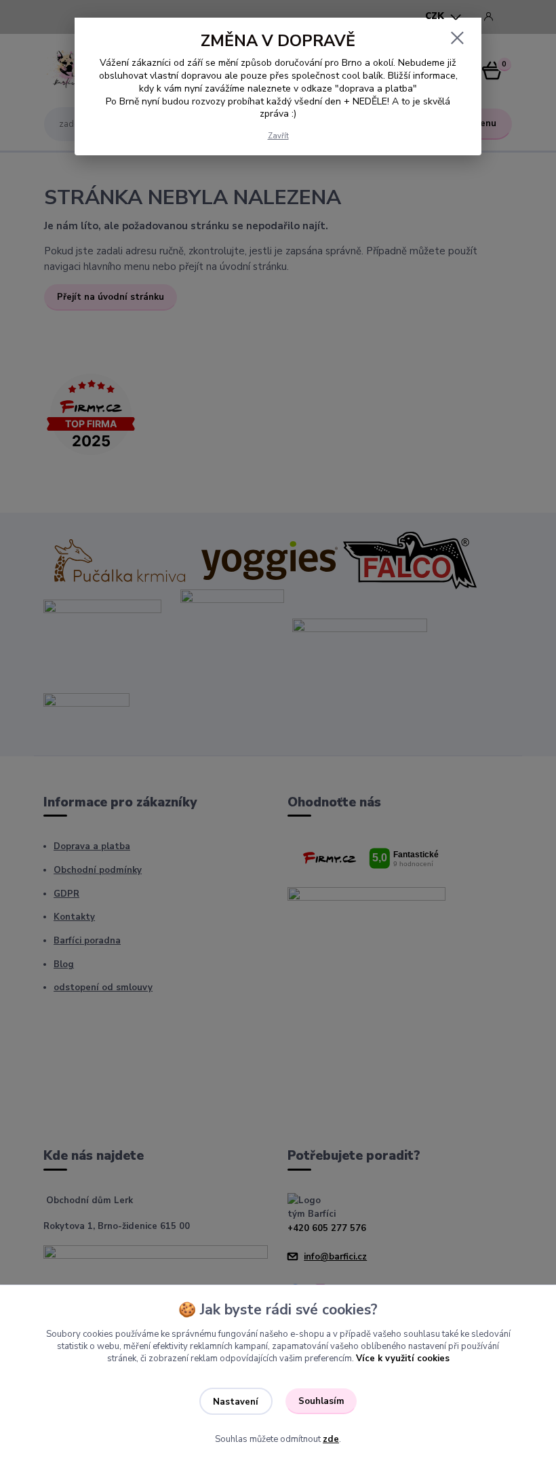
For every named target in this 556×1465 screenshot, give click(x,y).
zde (331, 1439)
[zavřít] (457, 38)
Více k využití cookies (403, 1358)
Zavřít (278, 136)
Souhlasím (321, 1401)
